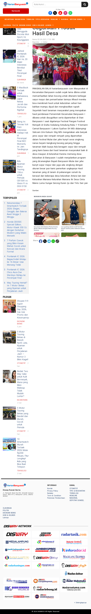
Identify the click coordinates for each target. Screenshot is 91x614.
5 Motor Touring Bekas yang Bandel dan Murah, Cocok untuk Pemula (22, 417)
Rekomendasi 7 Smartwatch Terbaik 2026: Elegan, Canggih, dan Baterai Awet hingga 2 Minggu (15, 210)
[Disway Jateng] (45, 557)
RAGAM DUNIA (20, 19)
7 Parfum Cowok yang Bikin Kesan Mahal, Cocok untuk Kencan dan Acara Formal (15, 246)
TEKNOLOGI (30, 19)
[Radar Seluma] (74, 588)
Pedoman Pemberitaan (56, 498)
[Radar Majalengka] (45, 565)
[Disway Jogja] (74, 565)
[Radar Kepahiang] (17, 580)
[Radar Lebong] (45, 588)
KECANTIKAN (9, 19)
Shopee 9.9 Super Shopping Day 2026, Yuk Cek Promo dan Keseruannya (23, 309)
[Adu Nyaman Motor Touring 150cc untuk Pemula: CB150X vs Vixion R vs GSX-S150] (9, 166)
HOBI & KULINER (38, 25)
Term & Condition (54, 495)
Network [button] (16, 11)
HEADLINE (54, 19)
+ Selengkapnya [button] (80, 602)
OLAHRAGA (7, 25)
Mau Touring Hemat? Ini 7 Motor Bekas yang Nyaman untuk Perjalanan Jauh (15, 287)
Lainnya (48, 25)
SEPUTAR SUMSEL (76, 19)
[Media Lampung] (17, 542)
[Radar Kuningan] (17, 565)
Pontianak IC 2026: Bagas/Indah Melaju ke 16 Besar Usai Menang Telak (15, 260)
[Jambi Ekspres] (45, 549)
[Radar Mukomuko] (74, 580)
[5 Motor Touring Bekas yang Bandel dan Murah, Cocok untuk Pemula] (9, 413)
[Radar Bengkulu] (17, 588)
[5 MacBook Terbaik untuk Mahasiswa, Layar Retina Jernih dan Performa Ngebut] (9, 92)
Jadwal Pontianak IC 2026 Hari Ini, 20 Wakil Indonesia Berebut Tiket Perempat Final (22, 63)
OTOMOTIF (74, 488)
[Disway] (17, 534)
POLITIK (15, 25)
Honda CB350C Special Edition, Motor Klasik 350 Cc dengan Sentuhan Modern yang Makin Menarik (15, 229)
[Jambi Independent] (17, 549)
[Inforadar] (74, 549)
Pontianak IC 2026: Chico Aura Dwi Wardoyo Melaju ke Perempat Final (15, 273)
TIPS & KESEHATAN (42, 19)
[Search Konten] (85, 4)
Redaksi (50, 493)
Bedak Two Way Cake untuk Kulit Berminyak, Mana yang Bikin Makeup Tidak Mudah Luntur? (22, 384)
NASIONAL (64, 19)
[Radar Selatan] (45, 596)
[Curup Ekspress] (45, 580)
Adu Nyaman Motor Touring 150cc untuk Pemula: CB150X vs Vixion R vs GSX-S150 (22, 174)
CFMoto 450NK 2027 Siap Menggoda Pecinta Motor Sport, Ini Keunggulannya (24, 31)
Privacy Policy (52, 491)
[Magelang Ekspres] (74, 557)
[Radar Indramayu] (45, 542)
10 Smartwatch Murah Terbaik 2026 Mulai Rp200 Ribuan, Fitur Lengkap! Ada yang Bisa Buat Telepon (23, 453)
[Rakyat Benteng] (17, 596)
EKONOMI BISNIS (25, 25)
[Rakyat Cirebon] (74, 542)
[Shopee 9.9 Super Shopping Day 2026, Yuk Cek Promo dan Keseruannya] (9, 306)
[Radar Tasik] (74, 534)
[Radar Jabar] (74, 573)
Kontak (49, 488)
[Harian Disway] (45, 534)
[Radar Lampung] (17, 557)
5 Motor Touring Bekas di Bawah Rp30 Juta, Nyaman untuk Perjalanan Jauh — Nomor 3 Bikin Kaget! (22, 345)
